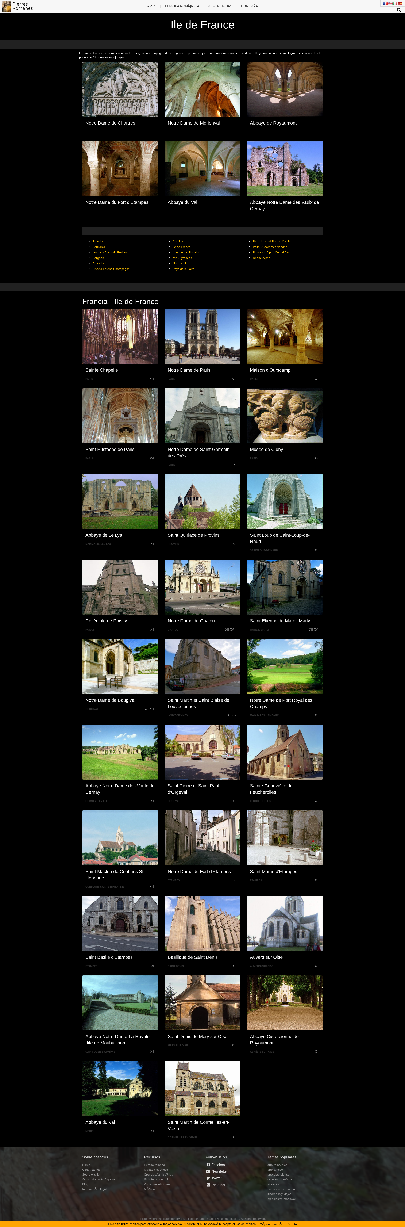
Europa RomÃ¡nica (182, 6)
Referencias (220, 6)
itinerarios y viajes (279, 1194)
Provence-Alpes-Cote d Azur (272, 252)
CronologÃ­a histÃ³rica (158, 1174)
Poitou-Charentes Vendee (270, 247)
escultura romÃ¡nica (280, 1179)
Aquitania (99, 247)
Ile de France (181, 247)
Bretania (98, 263)
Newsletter (219, 1171)
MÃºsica (149, 1189)
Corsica (178, 241)
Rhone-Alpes (261, 258)
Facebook (219, 1165)
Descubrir (122, 89)
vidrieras (273, 1184)
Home (86, 1164)
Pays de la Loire (183, 269)
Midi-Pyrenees (182, 258)
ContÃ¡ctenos (91, 1169)
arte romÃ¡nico (277, 1164)
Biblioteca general (156, 1179)
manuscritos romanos (281, 1189)
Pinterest (218, 1185)
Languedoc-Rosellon (186, 252)
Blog (85, 1184)
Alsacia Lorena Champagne (111, 269)
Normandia (180, 263)
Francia (98, 241)
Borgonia (99, 258)
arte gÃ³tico (275, 1169)
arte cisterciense (278, 1174)
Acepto (292, 1224)
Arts (152, 6)
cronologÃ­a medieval (281, 1198)
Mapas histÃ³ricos (156, 1169)
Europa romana (154, 1164)
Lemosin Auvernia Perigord (111, 252)
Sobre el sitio (91, 1174)
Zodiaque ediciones (157, 1184)
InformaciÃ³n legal (94, 1189)
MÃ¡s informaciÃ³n (272, 1224)
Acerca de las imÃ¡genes (99, 1179)
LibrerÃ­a (249, 6)
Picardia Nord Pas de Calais (271, 241)
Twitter (216, 1178)
